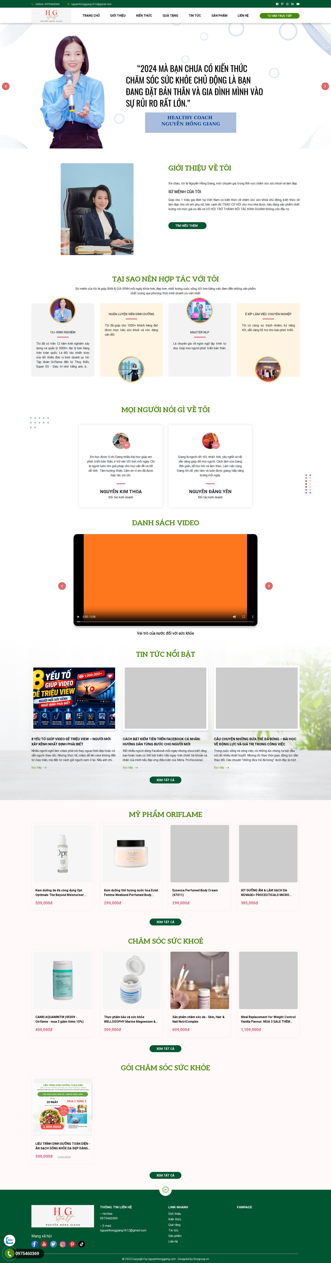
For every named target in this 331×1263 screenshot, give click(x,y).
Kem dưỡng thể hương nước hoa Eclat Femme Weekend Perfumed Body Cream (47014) (131, 893)
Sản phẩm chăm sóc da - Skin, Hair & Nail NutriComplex (198, 1019)
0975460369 (52, 4)
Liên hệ (243, 15)
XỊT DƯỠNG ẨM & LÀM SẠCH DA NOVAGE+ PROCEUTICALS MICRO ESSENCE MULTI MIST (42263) (265, 893)
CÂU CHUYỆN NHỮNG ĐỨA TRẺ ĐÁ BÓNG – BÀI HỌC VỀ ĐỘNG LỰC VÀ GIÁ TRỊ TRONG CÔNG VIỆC (255, 741)
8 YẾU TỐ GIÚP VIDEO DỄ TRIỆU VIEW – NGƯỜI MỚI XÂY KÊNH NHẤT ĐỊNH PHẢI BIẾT (71, 741)
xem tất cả (165, 780)
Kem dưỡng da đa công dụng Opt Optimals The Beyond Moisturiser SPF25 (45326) (59, 893)
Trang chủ (91, 15)
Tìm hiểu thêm (186, 226)
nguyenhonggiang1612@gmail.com (91, 4)
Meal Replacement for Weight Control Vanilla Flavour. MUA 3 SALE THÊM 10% (268, 1019)
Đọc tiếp (36, 767)
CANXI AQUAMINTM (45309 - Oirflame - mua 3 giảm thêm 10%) (59, 1019)
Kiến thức (144, 15)
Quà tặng (170, 15)
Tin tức (195, 15)
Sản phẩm (219, 15)
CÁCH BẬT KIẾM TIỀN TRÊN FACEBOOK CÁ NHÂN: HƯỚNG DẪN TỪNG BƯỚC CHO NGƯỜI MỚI (162, 741)
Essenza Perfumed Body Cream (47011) (195, 893)
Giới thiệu (118, 15)
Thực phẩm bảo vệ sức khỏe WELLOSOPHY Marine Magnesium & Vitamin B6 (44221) (130, 1019)
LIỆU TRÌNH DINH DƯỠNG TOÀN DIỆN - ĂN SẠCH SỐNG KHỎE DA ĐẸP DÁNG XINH (62, 1146)
